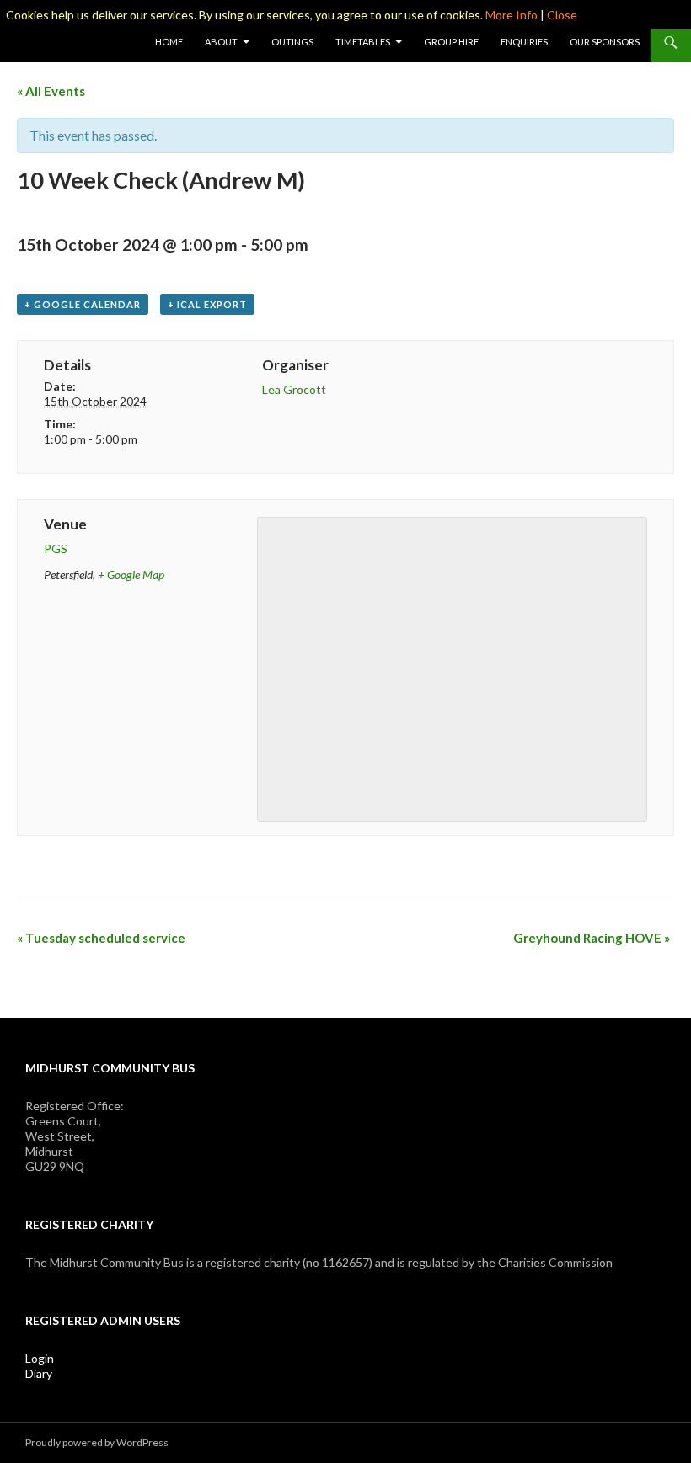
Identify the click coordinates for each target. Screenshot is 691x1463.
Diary (38, 1373)
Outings (292, 41)
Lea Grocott (294, 389)
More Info (511, 15)
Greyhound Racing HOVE (591, 937)
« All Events (51, 90)
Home (169, 41)
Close (562, 15)
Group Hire (451, 41)
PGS (55, 548)
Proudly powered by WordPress (97, 1442)
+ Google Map (131, 574)
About (221, 41)
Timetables (362, 41)
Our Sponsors (605, 41)
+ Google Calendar (82, 304)
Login (39, 1358)
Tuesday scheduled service (101, 937)
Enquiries (524, 41)
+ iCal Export (207, 304)
